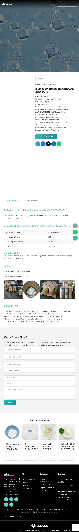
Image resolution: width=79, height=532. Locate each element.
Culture (25, 482)
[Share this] (43, 143)
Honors (25, 485)
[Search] (73, 4)
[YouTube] (16, 499)
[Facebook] (6, 499)
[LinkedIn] (11, 499)
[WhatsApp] (75, 232)
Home (37, 84)
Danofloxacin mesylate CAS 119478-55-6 (12, 448)
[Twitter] (6, 504)
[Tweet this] (48, 143)
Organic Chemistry (51, 84)
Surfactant (44, 491)
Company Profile (28, 479)
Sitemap (65, 530)
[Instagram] (11, 504)
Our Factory (27, 488)
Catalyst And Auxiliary (45, 480)
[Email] (75, 225)
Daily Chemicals (46, 484)
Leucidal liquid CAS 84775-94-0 (48, 448)
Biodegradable (15, 516)
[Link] (7, 4)
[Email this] (37, 143)
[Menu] (35, 4)
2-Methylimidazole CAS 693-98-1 (32, 446)
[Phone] (75, 238)
